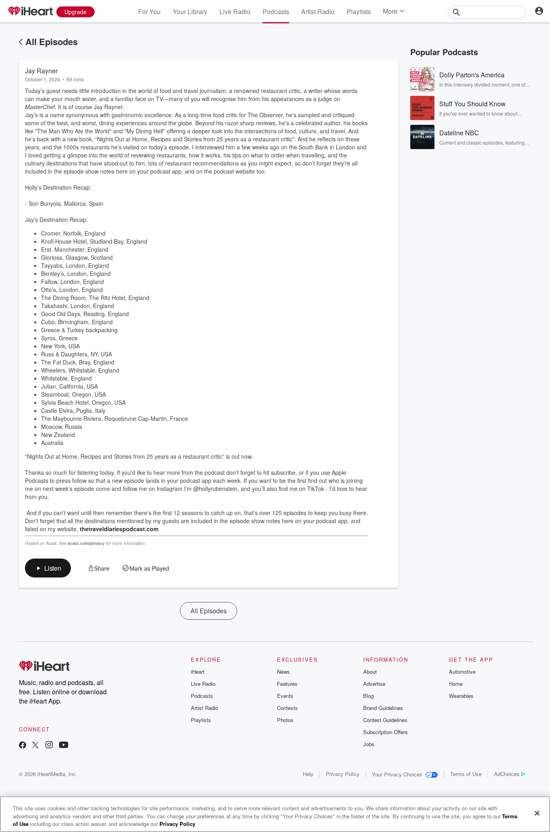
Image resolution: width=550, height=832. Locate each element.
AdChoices (506, 774)
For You (149, 11)
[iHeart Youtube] (63, 745)
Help (308, 774)
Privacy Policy (343, 774)
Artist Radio (318, 11)
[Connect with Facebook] (22, 745)
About (370, 671)
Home (456, 683)
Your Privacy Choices (397, 774)
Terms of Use (466, 774)
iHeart (198, 671)
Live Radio (234, 11)
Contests (287, 708)
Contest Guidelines (385, 720)
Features (287, 683)
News (283, 671)
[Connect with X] (35, 745)
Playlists (359, 11)
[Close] (537, 813)
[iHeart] (30, 12)
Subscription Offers (385, 732)
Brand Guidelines (383, 708)
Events (285, 696)
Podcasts (276, 11)
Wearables (461, 696)
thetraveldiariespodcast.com (119, 529)
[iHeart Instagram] (49, 745)
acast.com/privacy (86, 543)
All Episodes (51, 41)
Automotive (462, 671)
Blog (368, 696)
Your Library (190, 11)
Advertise (374, 683)
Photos (285, 720)
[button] (48, 568)
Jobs (368, 744)
